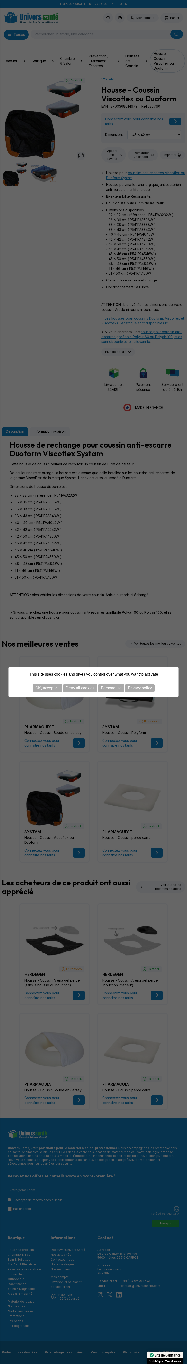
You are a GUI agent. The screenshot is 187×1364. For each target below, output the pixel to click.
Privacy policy (140, 688)
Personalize (111, 688)
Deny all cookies (80, 688)
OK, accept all (47, 688)
